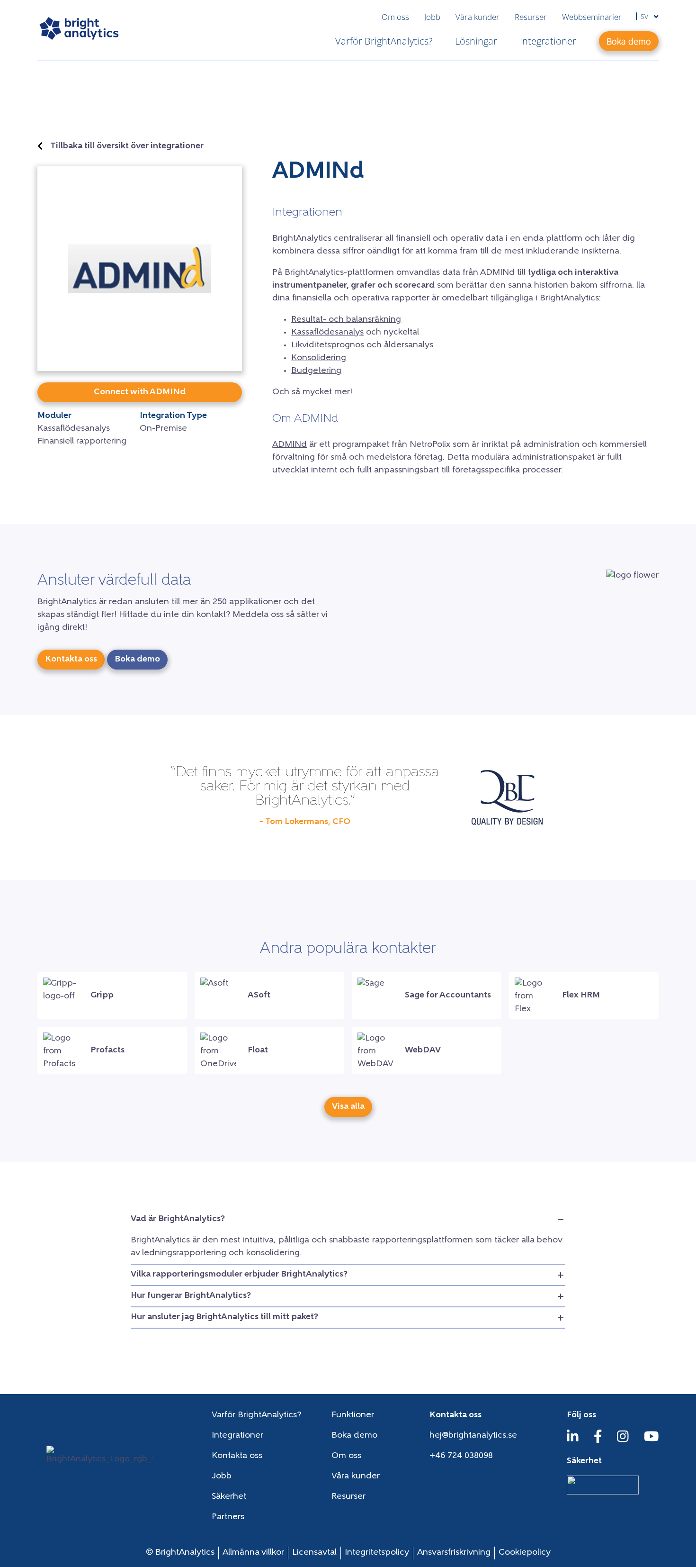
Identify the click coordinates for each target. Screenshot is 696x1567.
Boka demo (354, 1435)
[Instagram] (623, 1441)
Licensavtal (314, 1553)
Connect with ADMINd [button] (140, 392)
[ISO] (603, 1492)
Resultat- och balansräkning (346, 320)
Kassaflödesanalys (327, 332)
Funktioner (352, 1415)
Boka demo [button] (629, 41)
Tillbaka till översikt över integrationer (127, 146)
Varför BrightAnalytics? (383, 41)
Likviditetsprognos (327, 345)
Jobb (432, 16)
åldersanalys (408, 345)
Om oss (395, 16)
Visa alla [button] (348, 1107)
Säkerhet (229, 1497)
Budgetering (316, 371)
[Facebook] (598, 1441)
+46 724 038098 (461, 1456)
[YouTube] (651, 1441)
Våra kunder (477, 16)
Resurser (531, 16)
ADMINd (289, 445)
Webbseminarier (592, 16)
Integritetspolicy (377, 1553)
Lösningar (476, 41)
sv (645, 16)
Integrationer (548, 41)
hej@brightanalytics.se (473, 1435)
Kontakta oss (237, 1456)
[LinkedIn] (573, 1441)
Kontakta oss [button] (71, 659)
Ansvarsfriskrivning (454, 1553)
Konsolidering (318, 358)
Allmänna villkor (253, 1553)
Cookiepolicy (525, 1553)
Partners (228, 1517)
